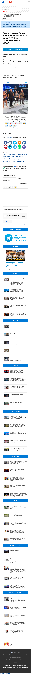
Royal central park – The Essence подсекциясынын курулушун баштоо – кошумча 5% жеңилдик (18, 417)
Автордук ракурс (15, 7)
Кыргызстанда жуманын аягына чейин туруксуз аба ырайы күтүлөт (18, 515)
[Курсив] (6, 187)
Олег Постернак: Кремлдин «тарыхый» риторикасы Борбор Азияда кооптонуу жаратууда (17, 290)
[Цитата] (12, 187)
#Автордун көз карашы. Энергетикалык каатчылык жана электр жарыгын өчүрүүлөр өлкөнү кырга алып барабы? (17, 552)
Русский (5, 11)
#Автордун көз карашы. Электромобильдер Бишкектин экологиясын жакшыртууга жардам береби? (17, 587)
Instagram (11, 16)
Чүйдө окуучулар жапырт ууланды (17, 349)
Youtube (9, 16)
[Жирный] (4, 187)
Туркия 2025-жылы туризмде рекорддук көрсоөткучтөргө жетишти (18, 433)
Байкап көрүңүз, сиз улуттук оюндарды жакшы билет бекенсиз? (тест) (18, 644)
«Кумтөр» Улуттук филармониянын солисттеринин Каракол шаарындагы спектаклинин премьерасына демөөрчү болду (18, 495)
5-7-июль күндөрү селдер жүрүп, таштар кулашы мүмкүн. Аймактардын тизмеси (18, 507)
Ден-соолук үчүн (7, 9)
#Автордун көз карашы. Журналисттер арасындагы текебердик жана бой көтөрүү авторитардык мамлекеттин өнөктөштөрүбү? (18, 560)
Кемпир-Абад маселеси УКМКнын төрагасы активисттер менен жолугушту (17, 298)
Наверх (26, 224)
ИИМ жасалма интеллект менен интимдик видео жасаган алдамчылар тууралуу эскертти (17, 371)
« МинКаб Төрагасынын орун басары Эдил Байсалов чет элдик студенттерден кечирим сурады (15, 154)
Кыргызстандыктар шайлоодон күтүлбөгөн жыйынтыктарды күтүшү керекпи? (18, 523)
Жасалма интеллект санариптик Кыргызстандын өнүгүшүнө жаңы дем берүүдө (18, 395)
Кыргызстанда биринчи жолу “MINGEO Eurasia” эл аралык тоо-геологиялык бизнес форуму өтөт (18, 462)
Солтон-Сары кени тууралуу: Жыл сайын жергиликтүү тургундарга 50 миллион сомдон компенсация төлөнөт (17, 479)
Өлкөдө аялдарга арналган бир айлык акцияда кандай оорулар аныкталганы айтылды (18, 615)
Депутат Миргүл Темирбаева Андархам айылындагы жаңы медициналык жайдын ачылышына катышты (18, 599)
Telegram (14, 16)
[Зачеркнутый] (10, 187)
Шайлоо (5, 7)
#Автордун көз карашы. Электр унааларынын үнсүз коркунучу (17, 578)
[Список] (14, 187)
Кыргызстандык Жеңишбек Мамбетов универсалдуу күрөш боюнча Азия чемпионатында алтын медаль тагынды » (14, 159)
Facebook (7, 16)
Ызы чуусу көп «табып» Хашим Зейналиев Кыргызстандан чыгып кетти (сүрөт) (17, 631)
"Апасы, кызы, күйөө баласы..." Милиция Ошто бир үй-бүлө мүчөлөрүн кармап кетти (16, 359)
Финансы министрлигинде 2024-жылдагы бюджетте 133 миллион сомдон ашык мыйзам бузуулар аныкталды (17, 450)
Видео (8, 7)
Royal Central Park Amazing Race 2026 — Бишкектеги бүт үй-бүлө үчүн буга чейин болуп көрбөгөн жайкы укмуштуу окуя (18, 380)
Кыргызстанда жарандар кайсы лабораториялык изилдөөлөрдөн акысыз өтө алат (17, 623)
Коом (10, 22)
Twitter (5, 16)
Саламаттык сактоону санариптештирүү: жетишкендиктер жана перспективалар (18, 607)
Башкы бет (5, 22)
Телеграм (9, 137)
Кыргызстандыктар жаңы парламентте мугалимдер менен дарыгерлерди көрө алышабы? (17, 531)
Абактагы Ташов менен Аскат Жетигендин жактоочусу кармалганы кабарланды (18, 335)
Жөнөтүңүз (7, 221)
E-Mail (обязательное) (22, 183)
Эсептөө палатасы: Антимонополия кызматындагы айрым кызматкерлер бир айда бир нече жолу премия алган (18, 441)
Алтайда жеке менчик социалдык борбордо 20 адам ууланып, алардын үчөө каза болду (18, 343)
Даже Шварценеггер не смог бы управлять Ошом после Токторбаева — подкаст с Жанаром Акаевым (15, 264)
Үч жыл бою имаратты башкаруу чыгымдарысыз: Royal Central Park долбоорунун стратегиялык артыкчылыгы (17, 426)
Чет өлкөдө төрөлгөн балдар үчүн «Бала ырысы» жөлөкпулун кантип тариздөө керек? (17, 387)
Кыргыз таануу (23, 7)
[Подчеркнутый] (8, 187)
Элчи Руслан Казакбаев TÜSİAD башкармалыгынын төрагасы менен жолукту (18, 314)
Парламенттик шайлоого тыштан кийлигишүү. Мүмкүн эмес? (17, 539)
